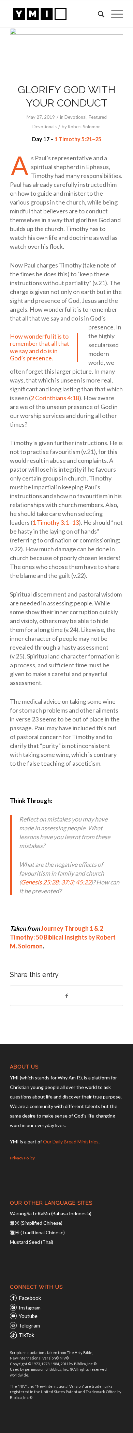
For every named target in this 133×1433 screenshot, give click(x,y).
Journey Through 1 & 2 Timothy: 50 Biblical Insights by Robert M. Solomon (63, 937)
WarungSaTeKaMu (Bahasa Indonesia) (50, 1213)
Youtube (28, 1316)
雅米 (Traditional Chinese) (37, 1232)
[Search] (97, 14)
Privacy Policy (22, 1157)
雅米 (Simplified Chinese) (36, 1223)
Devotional (75, 117)
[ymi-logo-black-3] (55, 14)
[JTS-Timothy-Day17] (66, 51)
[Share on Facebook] (66, 996)
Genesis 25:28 (39, 882)
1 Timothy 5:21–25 (78, 139)
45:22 (83, 882)
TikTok (26, 1335)
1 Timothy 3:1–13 (55, 522)
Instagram (30, 1307)
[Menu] (113, 14)
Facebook (30, 1298)
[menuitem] (97, 14)
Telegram (29, 1325)
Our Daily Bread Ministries (71, 1141)
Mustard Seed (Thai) (31, 1242)
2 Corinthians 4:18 (55, 398)
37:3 (67, 882)
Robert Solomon (84, 126)
